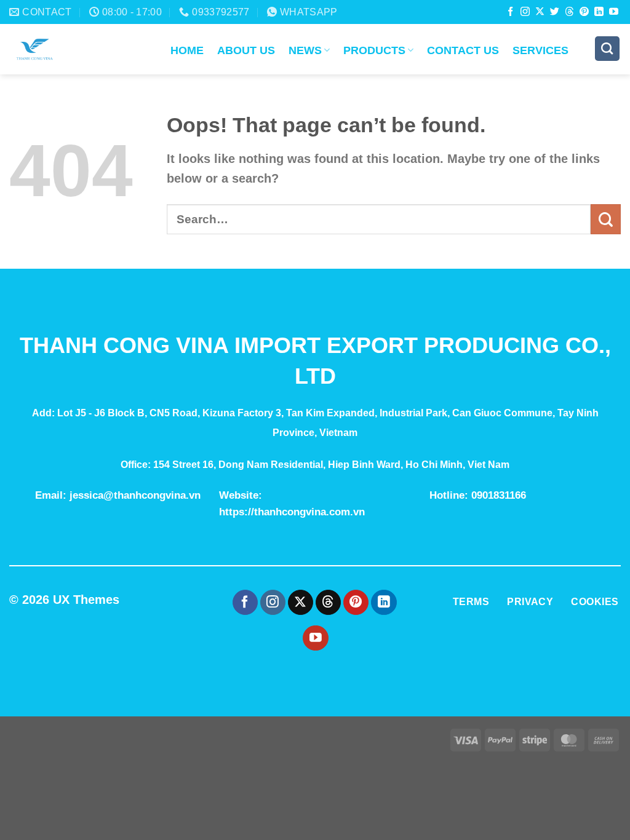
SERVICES (540, 50)
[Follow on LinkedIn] (599, 12)
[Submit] (606, 219)
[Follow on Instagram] (525, 12)
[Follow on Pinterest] (584, 12)
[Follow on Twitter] (554, 12)
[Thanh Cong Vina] (80, 49)
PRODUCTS (374, 50)
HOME (187, 50)
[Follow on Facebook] (510, 12)
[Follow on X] (539, 12)
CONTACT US (463, 50)
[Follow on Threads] (569, 12)
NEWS (305, 50)
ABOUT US (246, 50)
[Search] (607, 48)
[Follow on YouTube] (613, 12)
